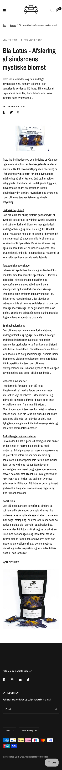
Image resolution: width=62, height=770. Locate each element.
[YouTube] (22, 680)
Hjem (4, 25)
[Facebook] (6, 679)
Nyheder (13, 25)
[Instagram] (14, 679)
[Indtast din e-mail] (56, 709)
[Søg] (52, 10)
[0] (57, 10)
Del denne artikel (14, 106)
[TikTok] (30, 679)
